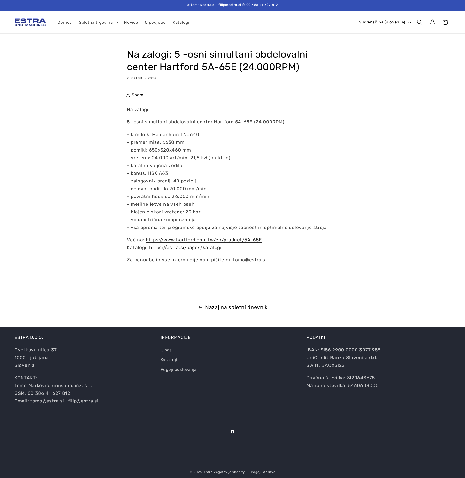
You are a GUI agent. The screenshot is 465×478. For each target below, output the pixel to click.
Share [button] (137, 94)
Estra (208, 472)
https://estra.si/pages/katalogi (185, 247)
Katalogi (169, 359)
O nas (166, 350)
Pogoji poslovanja (179, 369)
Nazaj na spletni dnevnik (236, 307)
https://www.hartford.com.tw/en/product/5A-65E (204, 240)
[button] (97, 22)
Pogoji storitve (263, 472)
